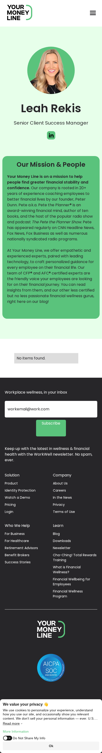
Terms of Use (64, 511)
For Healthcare (17, 540)
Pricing (10, 504)
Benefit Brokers (17, 555)
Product (11, 483)
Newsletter (61, 548)
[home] (17, 13)
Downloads (62, 540)
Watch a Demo (17, 497)
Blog (56, 533)
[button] (93, 13)
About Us (60, 483)
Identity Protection (20, 490)
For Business (15, 533)
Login (9, 511)
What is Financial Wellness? (67, 569)
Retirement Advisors (21, 548)
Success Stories (18, 562)
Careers (59, 490)
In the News (62, 497)
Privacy (59, 504)
